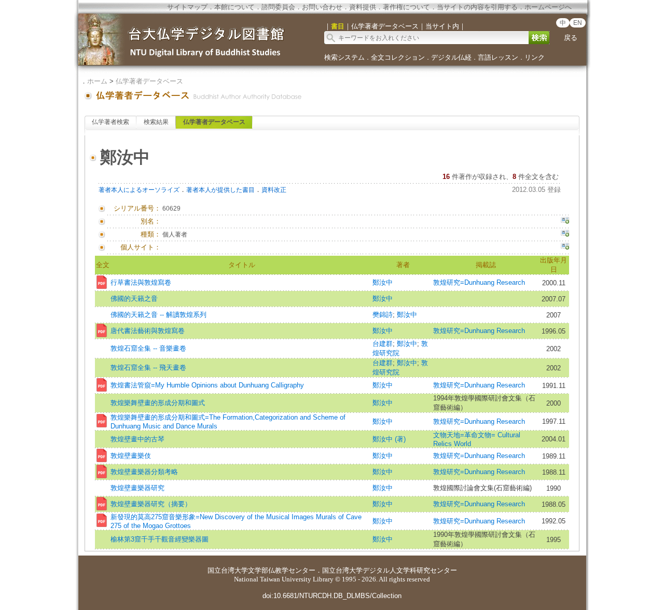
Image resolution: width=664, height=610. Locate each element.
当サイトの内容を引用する (477, 7)
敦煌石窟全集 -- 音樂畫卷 (148, 348)
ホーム (97, 81)
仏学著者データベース (149, 81)
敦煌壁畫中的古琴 (137, 439)
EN (577, 22)
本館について (234, 7)
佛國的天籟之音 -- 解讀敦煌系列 (158, 314)
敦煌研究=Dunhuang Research (479, 282)
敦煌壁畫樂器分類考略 (144, 472)
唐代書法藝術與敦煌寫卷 (147, 331)
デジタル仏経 (451, 57)
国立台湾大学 (228, 570)
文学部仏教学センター (281, 570)
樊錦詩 (382, 314)
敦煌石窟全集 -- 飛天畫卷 (148, 367)
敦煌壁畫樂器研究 (137, 488)
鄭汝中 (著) (389, 439)
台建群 (382, 344)
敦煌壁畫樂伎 (130, 456)
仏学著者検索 (110, 122)
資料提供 (362, 7)
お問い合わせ (322, 7)
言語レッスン (498, 57)
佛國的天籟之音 (134, 298)
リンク (534, 57)
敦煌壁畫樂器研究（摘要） (150, 504)
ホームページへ (548, 7)
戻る (570, 37)
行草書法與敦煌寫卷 (140, 282)
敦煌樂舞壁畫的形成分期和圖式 (157, 403)
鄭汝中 (382, 282)
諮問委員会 (278, 7)
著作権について (406, 7)
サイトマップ (187, 7)
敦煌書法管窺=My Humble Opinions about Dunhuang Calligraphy (207, 385)
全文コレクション (398, 57)
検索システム (344, 57)
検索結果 (156, 122)
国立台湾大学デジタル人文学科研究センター (389, 570)
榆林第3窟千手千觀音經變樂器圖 (159, 539)
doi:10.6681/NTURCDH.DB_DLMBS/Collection (332, 596)
